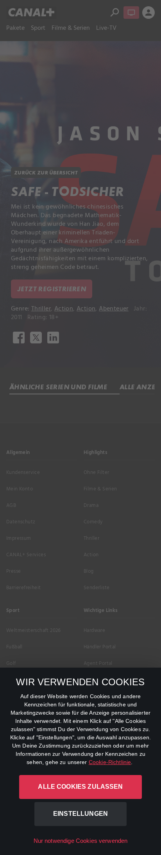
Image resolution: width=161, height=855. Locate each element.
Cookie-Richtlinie (110, 762)
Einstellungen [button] (80, 813)
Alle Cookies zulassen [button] (80, 786)
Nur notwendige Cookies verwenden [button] (81, 840)
